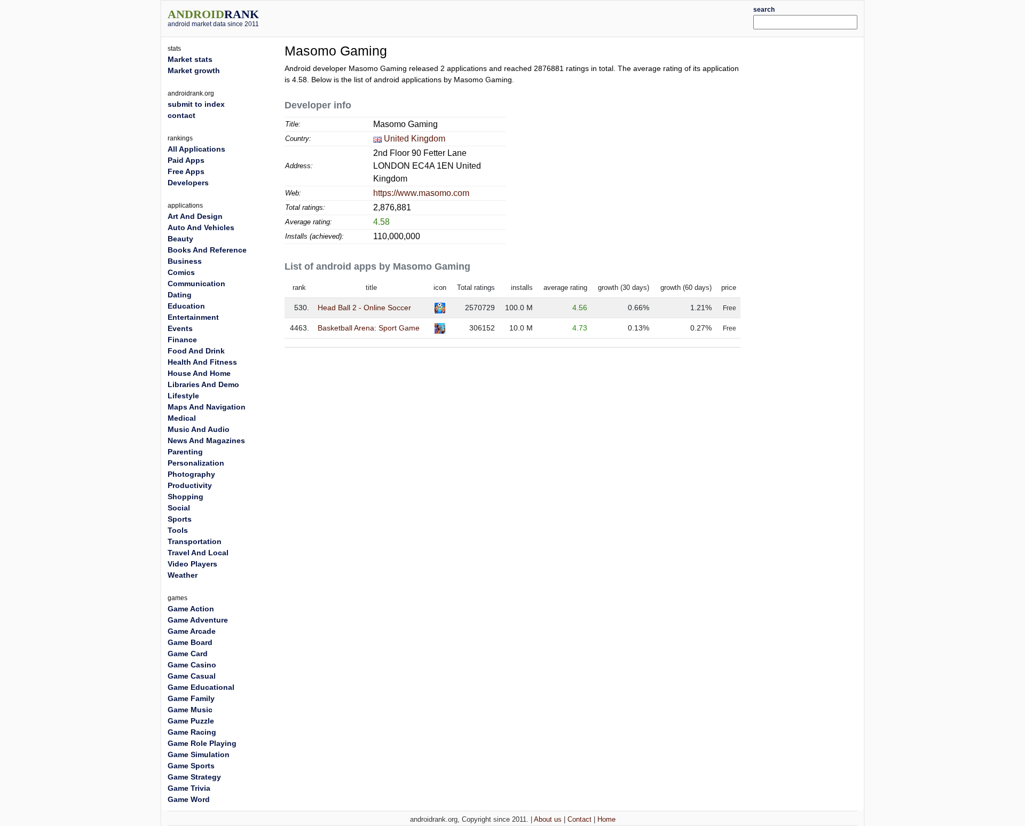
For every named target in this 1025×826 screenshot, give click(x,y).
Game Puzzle (191, 721)
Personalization (196, 463)
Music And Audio (199, 429)
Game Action (191, 608)
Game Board (190, 642)
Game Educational (201, 687)
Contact (579, 819)
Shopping (185, 496)
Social (179, 508)
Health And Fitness (202, 362)
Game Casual (192, 676)
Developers (188, 182)
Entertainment (193, 317)
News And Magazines (206, 440)
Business (185, 261)
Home (606, 819)
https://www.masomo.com (421, 193)
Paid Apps (186, 160)
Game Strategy (194, 777)
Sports (180, 519)
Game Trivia (189, 788)
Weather (183, 575)
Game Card (188, 653)
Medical (182, 418)
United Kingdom (414, 138)
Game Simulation (199, 754)
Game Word (189, 799)
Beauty (180, 238)
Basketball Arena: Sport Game (369, 328)
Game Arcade (192, 631)
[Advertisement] (542, 17)
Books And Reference (207, 250)
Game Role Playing (202, 743)
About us (548, 819)
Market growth (194, 70)
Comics (181, 272)
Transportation (195, 541)
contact (181, 115)
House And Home (199, 373)
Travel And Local (198, 552)
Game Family (191, 698)
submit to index (196, 104)
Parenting (185, 451)
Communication (196, 283)
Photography (191, 474)
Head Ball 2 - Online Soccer (364, 307)
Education (186, 306)
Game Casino (192, 664)
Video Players (192, 564)
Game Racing (192, 732)
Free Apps (186, 171)
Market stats (190, 59)
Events (180, 328)
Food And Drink (196, 351)
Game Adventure (198, 620)
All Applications (196, 149)
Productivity (190, 485)
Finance (182, 339)
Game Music (190, 709)
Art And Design (195, 216)
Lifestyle (183, 395)
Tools (178, 530)
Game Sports (191, 765)
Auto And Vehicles (201, 227)
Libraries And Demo (203, 384)
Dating (180, 294)
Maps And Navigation (207, 407)
